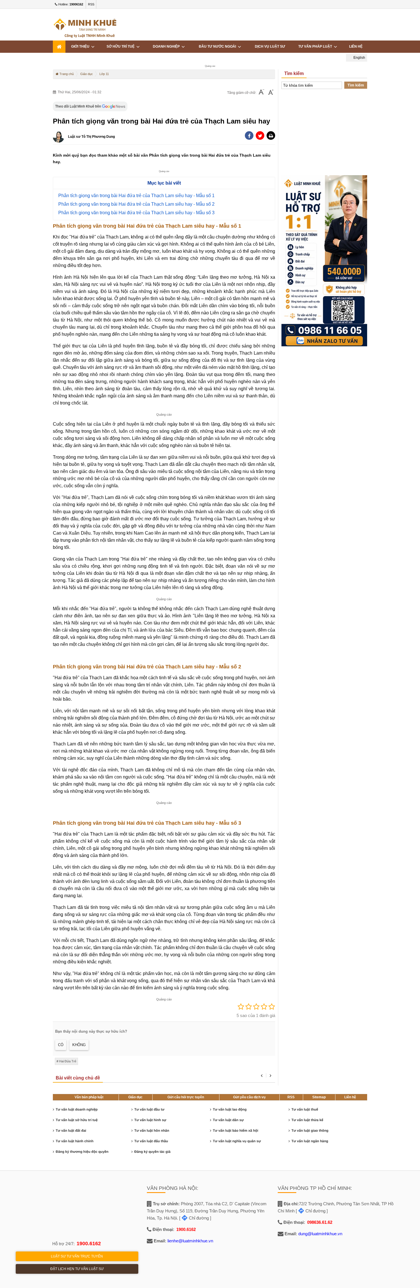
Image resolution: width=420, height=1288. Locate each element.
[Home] (59, 47)
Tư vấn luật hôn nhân (151, 1131)
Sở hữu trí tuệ (121, 46)
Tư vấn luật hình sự (150, 1120)
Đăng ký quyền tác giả (152, 1152)
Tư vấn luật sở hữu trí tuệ (77, 1120)
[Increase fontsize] (271, 92)
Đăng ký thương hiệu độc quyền (82, 1152)
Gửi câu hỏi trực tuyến (185, 1097)
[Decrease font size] (261, 92)
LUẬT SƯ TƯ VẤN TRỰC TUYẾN (77, 1256)
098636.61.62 (319, 1222)
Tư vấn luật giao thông (309, 1131)
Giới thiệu (81, 46)
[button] (271, 135)
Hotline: (70, 4)
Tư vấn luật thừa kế (307, 1120)
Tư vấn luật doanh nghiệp (77, 1109)
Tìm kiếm (355, 85)
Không (79, 1045)
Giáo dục (135, 1097)
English (359, 58)
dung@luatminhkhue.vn (320, 1233)
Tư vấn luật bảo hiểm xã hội (235, 1131)
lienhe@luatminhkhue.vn (190, 1240)
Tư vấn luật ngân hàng (309, 1141)
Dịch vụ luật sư (270, 46)
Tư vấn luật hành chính (74, 1141)
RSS (91, 4)
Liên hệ (350, 1097)
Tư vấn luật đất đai (71, 1131)
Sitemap (319, 1097)
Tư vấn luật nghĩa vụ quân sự (237, 1141)
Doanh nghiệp (167, 46)
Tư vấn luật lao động (230, 1109)
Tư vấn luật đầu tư (149, 1109)
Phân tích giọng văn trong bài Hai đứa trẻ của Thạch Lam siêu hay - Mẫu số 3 (136, 212)
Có (60, 1045)
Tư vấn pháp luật (316, 46)
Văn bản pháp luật (89, 1097)
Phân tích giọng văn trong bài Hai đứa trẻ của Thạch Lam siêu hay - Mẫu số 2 (136, 204)
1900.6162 (89, 1243)
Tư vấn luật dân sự (228, 1120)
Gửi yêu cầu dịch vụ (249, 1097)
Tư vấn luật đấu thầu (151, 1141)
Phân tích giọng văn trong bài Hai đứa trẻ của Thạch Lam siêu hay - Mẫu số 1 (136, 195)
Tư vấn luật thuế (304, 1109)
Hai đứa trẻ (67, 1061)
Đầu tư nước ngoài (218, 46)
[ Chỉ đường (194, 1218)
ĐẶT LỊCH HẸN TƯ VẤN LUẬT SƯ (77, 1269)
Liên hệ (356, 46)
